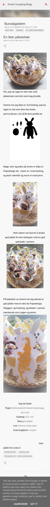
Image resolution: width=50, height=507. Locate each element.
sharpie (33, 430)
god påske (27, 421)
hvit (31, 417)
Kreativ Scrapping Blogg (20, 4)
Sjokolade (24, 452)
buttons (9, 30)
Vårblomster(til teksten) (22, 408)
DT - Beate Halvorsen (34, 30)
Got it (34, 504)
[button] (5, 46)
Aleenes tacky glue (27, 426)
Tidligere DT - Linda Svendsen (18, 456)
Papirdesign (10, 452)
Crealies (19, 30)
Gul (27, 417)
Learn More (21, 504)
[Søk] (46, 4)
